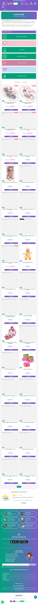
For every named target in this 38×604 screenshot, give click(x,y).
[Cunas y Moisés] (5, 49)
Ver (28, 243)
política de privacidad (9, 566)
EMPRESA (4, 577)
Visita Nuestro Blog (19, 588)
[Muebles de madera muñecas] (5, 36)
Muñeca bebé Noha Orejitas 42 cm (10, 182)
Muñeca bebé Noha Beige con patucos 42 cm (10, 130)
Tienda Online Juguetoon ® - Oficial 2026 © (19, 598)
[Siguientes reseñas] (35, 497)
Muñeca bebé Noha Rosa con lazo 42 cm (10, 210)
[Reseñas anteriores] (11, 497)
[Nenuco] (5, 69)
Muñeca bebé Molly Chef (10, 449)
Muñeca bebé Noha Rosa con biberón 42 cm (10, 263)
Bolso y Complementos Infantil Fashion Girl (10, 343)
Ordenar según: (17, 82)
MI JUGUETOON (6, 580)
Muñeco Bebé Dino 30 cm (10, 289)
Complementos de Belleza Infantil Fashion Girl (27, 343)
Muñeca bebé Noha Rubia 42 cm (27, 235)
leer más (14, 498)
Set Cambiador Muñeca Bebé (28, 422)
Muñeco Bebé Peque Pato (28, 262)
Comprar (11, 109)
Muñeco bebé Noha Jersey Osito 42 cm (10, 236)
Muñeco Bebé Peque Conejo (28, 449)
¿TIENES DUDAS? (6, 573)
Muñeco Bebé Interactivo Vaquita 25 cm (28, 156)
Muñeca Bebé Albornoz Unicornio (10, 422)
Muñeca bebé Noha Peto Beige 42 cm (27, 209)
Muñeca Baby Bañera (27, 315)
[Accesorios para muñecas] (5, 75)
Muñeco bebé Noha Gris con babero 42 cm (10, 156)
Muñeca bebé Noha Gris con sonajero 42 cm (10, 103)
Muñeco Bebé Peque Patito (10, 369)
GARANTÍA (5, 575)
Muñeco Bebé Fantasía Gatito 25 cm (28, 395)
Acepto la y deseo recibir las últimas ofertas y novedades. (16, 566)
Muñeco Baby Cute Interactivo (10, 395)
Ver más (19, 486)
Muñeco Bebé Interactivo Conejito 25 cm (27, 290)
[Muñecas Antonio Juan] (5, 62)
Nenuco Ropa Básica (27, 369)
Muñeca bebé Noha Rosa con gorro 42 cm (27, 130)
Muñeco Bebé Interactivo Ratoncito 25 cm (10, 316)
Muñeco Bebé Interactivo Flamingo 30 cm (27, 476)
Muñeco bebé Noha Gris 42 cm (27, 182)
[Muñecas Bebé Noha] (5, 43)
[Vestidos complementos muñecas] (5, 56)
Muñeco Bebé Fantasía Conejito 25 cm (10, 476)
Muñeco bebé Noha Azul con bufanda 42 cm (28, 103)
